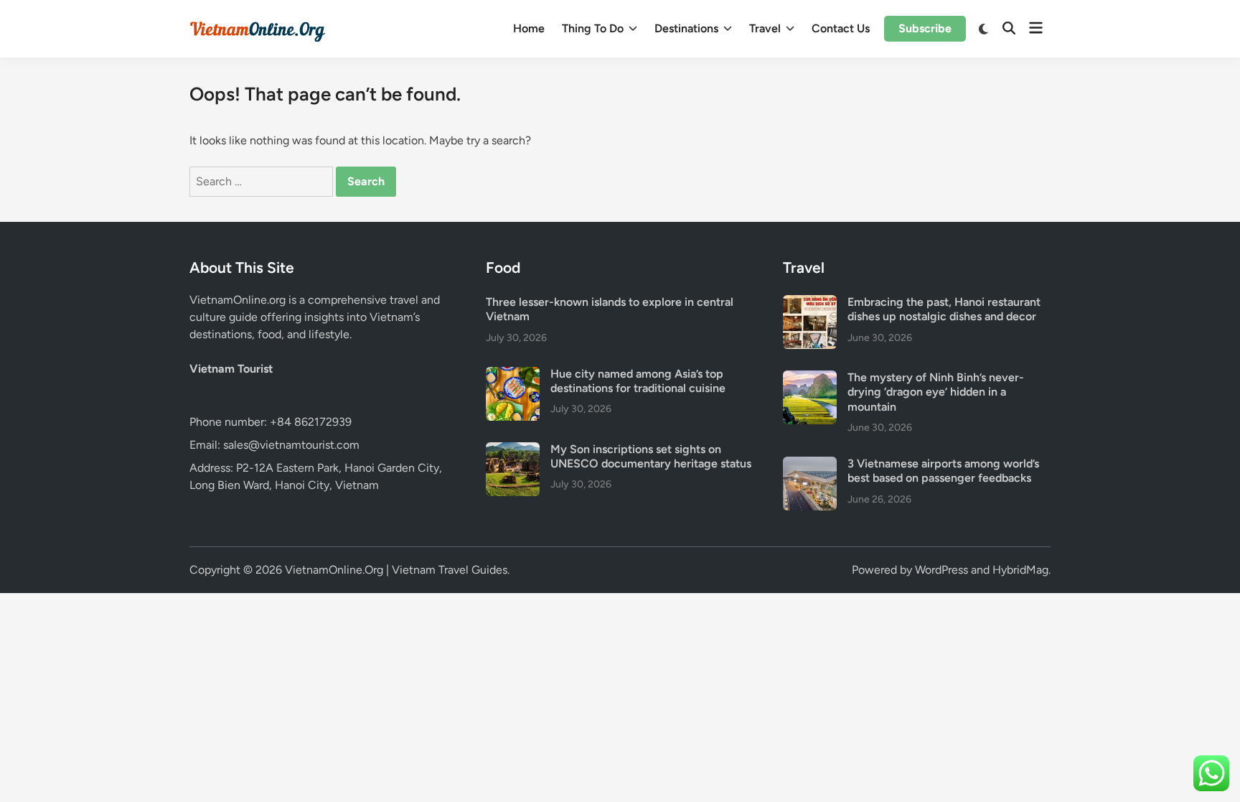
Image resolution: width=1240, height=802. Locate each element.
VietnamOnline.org (237, 300)
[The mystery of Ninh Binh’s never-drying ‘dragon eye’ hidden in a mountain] (810, 379)
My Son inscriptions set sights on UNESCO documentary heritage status (650, 456)
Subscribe (925, 28)
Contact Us (841, 28)
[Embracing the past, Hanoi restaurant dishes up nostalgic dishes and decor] (810, 303)
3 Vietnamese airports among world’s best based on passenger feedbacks (943, 471)
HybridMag (1020, 570)
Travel (765, 28)
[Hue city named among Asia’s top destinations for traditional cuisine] (513, 375)
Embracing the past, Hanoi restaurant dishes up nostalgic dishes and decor (944, 309)
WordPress (941, 570)
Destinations (686, 28)
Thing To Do (593, 28)
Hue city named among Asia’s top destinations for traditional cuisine (637, 381)
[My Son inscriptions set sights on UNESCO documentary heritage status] (513, 450)
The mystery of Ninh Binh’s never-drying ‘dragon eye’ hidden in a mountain (935, 392)
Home (529, 28)
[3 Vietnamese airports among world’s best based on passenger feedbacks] (810, 465)
